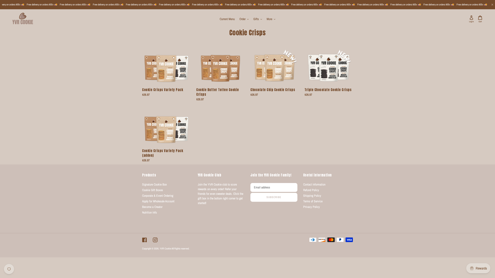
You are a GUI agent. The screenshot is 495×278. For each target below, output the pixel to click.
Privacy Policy (311, 207)
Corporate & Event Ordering (157, 195)
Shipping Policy (312, 195)
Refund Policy (311, 190)
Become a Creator (152, 207)
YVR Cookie (165, 248)
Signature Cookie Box (154, 184)
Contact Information (314, 184)
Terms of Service (313, 201)
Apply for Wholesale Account (158, 201)
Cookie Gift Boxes (152, 190)
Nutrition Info (149, 212)
